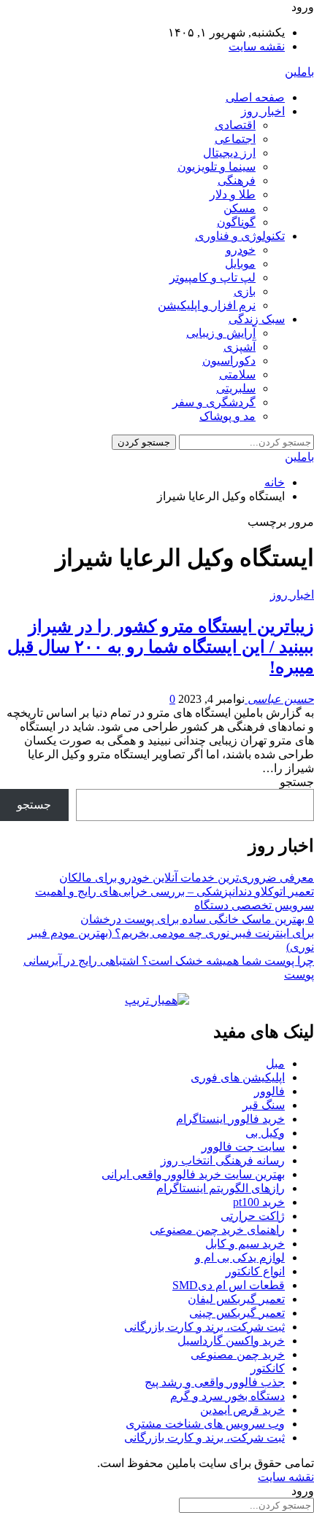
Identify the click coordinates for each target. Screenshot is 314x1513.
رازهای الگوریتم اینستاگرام (220, 1188)
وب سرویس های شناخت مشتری (205, 1423)
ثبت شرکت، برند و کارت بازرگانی (204, 1327)
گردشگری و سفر (214, 402)
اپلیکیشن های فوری (238, 1077)
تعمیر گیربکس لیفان (236, 1299)
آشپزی (239, 347)
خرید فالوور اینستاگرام (230, 1119)
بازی (245, 291)
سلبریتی (236, 388)
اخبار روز (263, 111)
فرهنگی (237, 180)
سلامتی (237, 374)
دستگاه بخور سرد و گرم (227, 1396)
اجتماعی (235, 139)
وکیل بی (265, 1133)
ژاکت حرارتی (253, 1216)
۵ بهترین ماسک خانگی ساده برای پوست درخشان (197, 919)
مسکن (239, 208)
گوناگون (236, 222)
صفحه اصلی (255, 97)
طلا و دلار (233, 194)
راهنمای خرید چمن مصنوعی (217, 1230)
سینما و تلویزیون (216, 166)
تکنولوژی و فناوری (240, 236)
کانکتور (267, 1368)
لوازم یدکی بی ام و (240, 1257)
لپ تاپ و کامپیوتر (212, 277)
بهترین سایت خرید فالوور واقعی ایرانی (193, 1174)
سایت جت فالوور (243, 1146)
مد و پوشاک (227, 416)
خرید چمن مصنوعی (238, 1354)
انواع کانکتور (255, 1271)
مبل (275, 1063)
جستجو (297, 782)
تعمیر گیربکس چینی (237, 1313)
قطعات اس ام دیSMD (228, 1285)
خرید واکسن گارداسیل (231, 1340)
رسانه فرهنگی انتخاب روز (223, 1160)
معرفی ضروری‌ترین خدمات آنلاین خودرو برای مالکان (186, 877)
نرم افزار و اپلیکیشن (207, 305)
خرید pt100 (259, 1202)
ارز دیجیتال (229, 153)
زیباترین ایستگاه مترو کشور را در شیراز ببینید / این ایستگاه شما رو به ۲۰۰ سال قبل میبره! (160, 647)
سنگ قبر (263, 1105)
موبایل (240, 263)
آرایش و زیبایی (221, 333)
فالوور (269, 1091)
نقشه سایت (257, 46)
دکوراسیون (229, 360)
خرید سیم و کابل (245, 1243)
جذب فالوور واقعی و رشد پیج (215, 1382)
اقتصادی (235, 125)
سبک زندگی (257, 319)
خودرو (241, 250)
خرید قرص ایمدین (242, 1410)
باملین (299, 72)
